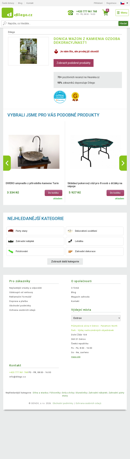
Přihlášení (98, 3)
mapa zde (75, 357)
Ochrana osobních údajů (22, 310)
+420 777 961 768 (18, 372)
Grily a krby (68, 393)
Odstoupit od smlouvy (21, 292)
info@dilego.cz (17, 377)
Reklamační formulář (20, 297)
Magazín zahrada (80, 297)
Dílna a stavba (40, 393)
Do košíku (53, 193)
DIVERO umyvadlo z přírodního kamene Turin (32, 183)
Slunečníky (81, 393)
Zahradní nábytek (98, 393)
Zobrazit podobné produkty (74, 62)
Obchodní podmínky (20, 305)
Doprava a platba (18, 301)
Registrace (111, 3)
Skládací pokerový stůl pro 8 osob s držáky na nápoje (95, 185)
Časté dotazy (8, 3)
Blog (20, 3)
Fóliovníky (55, 393)
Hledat (123, 23)
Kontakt (29, 3)
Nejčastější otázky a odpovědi (25, 288)
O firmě (75, 288)
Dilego (11, 32)
